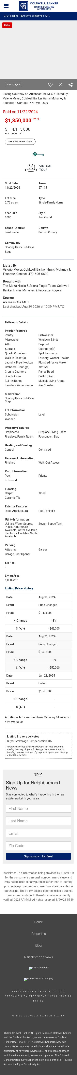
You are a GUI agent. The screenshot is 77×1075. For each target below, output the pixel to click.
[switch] (51, 84)
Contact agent (13, 84)
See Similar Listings (20, 141)
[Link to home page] (38, 6)
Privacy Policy (50, 992)
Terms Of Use (23, 992)
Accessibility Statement (26, 996)
